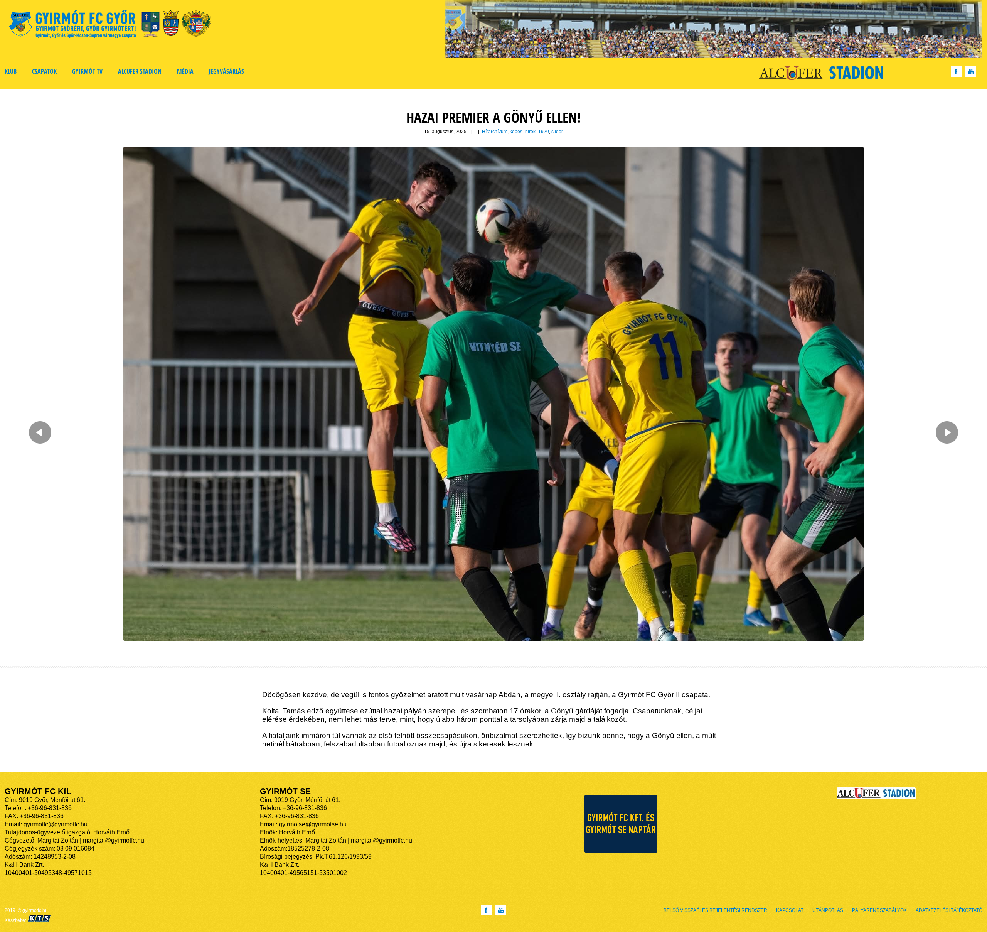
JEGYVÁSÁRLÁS (226, 71)
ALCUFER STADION (140, 71)
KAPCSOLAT (789, 910)
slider (557, 131)
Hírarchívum (494, 131)
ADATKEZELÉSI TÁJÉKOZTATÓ (949, 910)
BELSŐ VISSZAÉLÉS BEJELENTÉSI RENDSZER (715, 910)
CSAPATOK (44, 71)
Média (185, 71)
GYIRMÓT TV (87, 71)
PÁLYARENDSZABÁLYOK (879, 910)
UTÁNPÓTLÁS (827, 910)
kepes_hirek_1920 (529, 131)
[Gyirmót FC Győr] (113, 25)
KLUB (11, 71)
